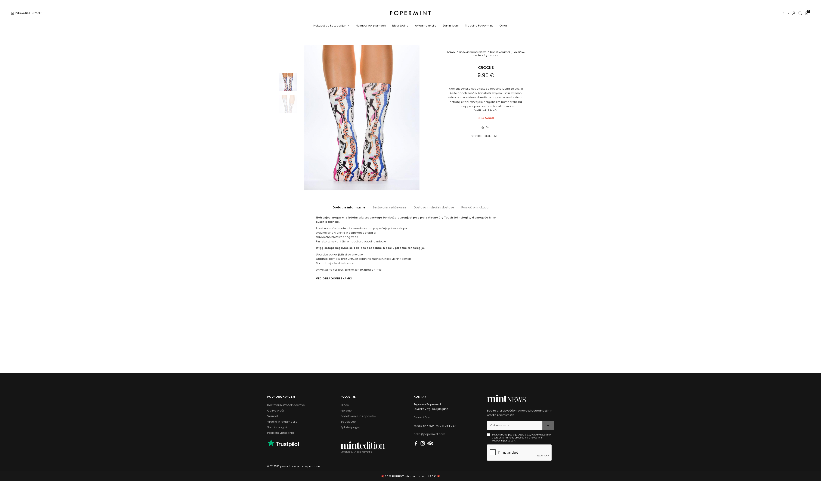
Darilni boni (451, 26)
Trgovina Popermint (479, 26)
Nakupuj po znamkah (371, 26)
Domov (451, 52)
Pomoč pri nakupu (475, 207)
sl (784, 13)
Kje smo (346, 411)
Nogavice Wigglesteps (472, 52)
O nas (503, 26)
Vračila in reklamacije (282, 422)
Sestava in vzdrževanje (389, 207)
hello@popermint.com (429, 434)
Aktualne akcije (426, 26)
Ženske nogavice (500, 52)
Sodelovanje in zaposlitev (358, 416)
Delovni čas (422, 417)
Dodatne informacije (348, 207)
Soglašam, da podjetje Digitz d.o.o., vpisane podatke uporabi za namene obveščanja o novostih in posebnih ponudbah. (521, 437)
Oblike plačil (275, 411)
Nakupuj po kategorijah (330, 26)
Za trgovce (348, 422)
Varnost (272, 416)
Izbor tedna (400, 26)
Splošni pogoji (277, 427)
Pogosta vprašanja (280, 433)
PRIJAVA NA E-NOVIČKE (28, 13)
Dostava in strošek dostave (434, 207)
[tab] (348, 207)
